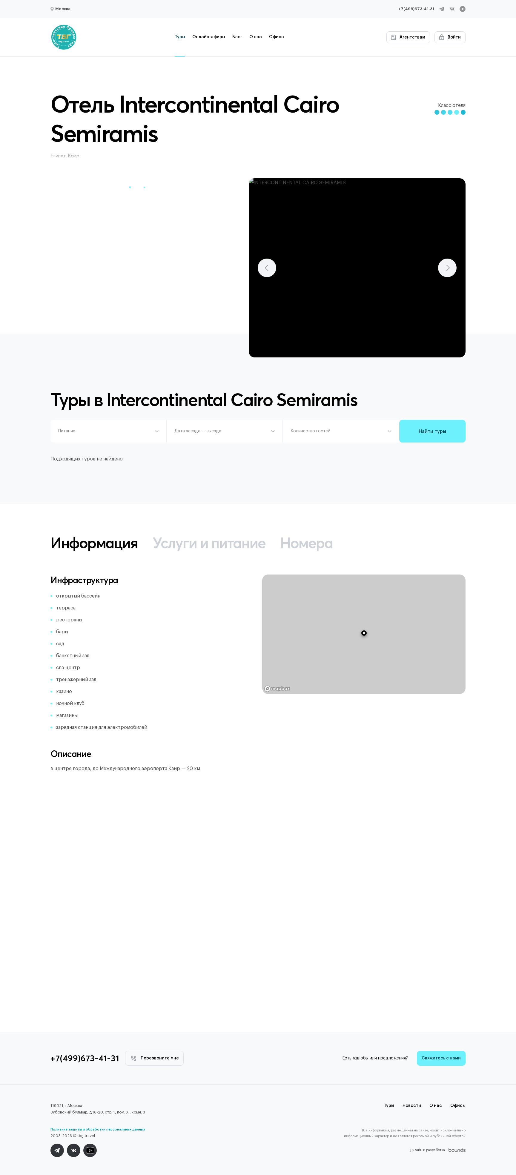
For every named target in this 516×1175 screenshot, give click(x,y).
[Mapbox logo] (277, 688)
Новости (412, 1106)
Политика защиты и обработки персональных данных (97, 1129)
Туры (180, 37)
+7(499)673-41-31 (416, 9)
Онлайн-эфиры (208, 37)
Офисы (276, 37)
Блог (237, 37)
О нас (255, 37)
